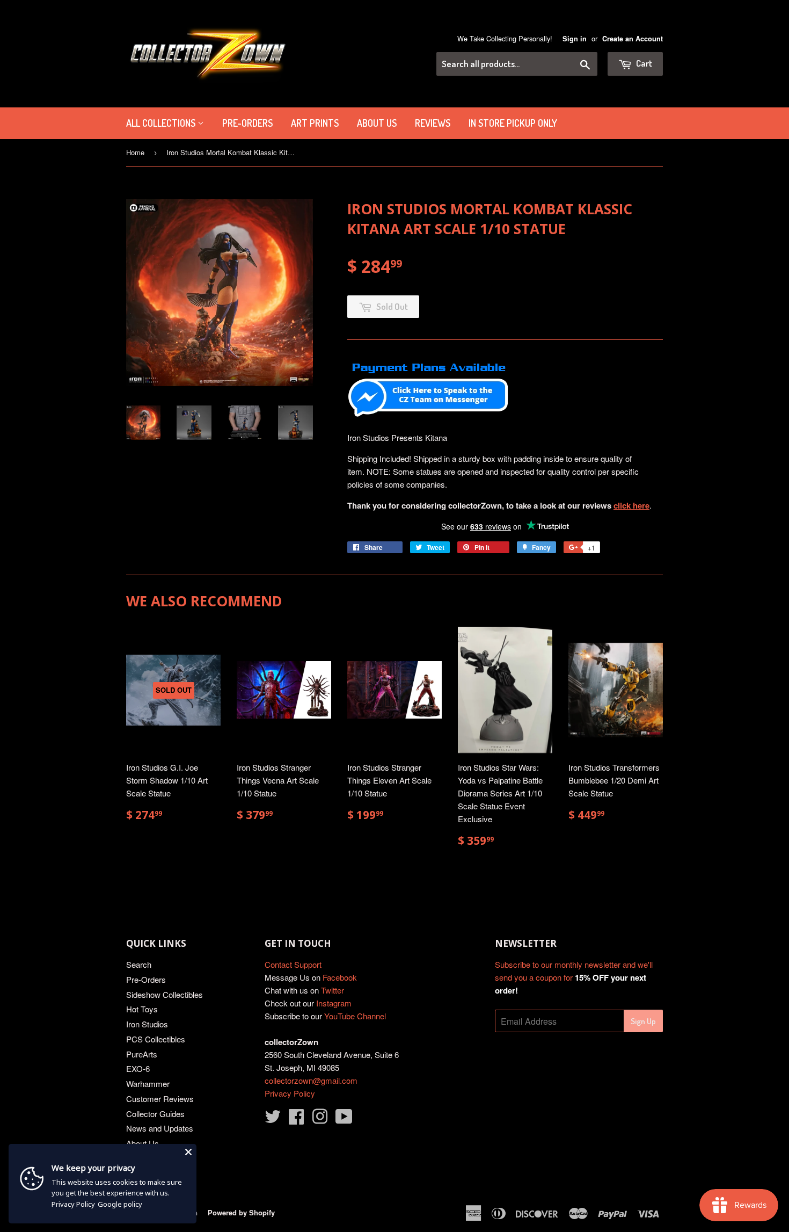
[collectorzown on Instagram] (320, 1119)
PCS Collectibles (155, 1039)
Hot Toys (142, 1008)
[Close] (188, 1152)
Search (138, 964)
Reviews (432, 123)
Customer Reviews (160, 1098)
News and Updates (159, 1128)
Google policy (120, 1204)
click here (631, 505)
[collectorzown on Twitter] (273, 1119)
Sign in (574, 39)
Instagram (334, 1003)
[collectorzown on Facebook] (296, 1119)
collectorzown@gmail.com (311, 1080)
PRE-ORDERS (247, 123)
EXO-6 (138, 1068)
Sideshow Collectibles (164, 994)
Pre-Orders (146, 979)
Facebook (340, 977)
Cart (643, 63)
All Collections (162, 123)
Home (135, 152)
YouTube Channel (355, 1015)
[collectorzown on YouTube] (344, 1119)
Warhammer (148, 1083)
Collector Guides (155, 1113)
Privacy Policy (290, 1093)
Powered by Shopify (241, 1212)
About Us (377, 123)
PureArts (141, 1054)
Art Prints (315, 123)
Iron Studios (147, 1024)
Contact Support (293, 964)
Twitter (332, 990)
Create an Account (632, 39)
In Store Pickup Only (513, 123)
